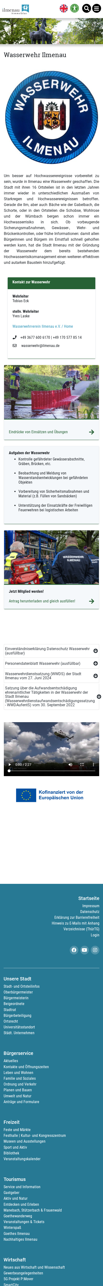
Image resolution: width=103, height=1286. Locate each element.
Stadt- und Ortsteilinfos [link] (22, 986)
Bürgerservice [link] (18, 1053)
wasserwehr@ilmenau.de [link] (40, 345)
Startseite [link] (88, 898)
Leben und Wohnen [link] (18, 1072)
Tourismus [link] (15, 1179)
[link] (63, 9)
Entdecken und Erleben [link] (21, 1204)
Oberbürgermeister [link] (18, 992)
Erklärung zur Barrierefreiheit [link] (76, 917)
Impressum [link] (90, 906)
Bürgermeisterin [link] (16, 998)
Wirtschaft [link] (15, 1260)
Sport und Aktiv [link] (15, 1147)
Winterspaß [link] (12, 1227)
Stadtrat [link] (10, 1009)
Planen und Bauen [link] (18, 1090)
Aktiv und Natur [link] (16, 1198)
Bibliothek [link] (11, 1153)
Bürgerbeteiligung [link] (17, 1015)
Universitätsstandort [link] (19, 1027)
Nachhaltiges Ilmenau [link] (20, 1239)
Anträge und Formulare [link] (21, 1101)
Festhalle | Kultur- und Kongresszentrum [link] (35, 1135)
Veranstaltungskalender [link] (22, 1159)
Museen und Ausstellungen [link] (25, 1141)
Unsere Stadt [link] (17, 979)
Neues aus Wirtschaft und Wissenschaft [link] (34, 1267)
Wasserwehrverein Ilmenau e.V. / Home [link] (42, 326)
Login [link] (95, 935)
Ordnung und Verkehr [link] (20, 1084)
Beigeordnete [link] (14, 1003)
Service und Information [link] (22, 1187)
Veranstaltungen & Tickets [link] (24, 1221)
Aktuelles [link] (11, 1061)
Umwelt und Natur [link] (17, 1096)
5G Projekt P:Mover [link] (18, 1279)
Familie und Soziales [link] (20, 1078)
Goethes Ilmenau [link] (17, 1233)
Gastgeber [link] (11, 1192)
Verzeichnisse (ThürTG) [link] (81, 929)
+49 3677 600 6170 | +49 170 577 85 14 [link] (51, 337)
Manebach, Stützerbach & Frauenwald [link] (33, 1210)
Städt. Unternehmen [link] (19, 1033)
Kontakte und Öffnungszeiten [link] (26, 1067)
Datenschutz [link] (89, 911)
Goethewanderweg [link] (18, 1216)
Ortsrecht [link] (11, 1021)
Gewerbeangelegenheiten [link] (23, 1273)
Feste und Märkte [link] (17, 1129)
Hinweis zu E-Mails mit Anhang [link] (75, 923)
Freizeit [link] (12, 1122)
